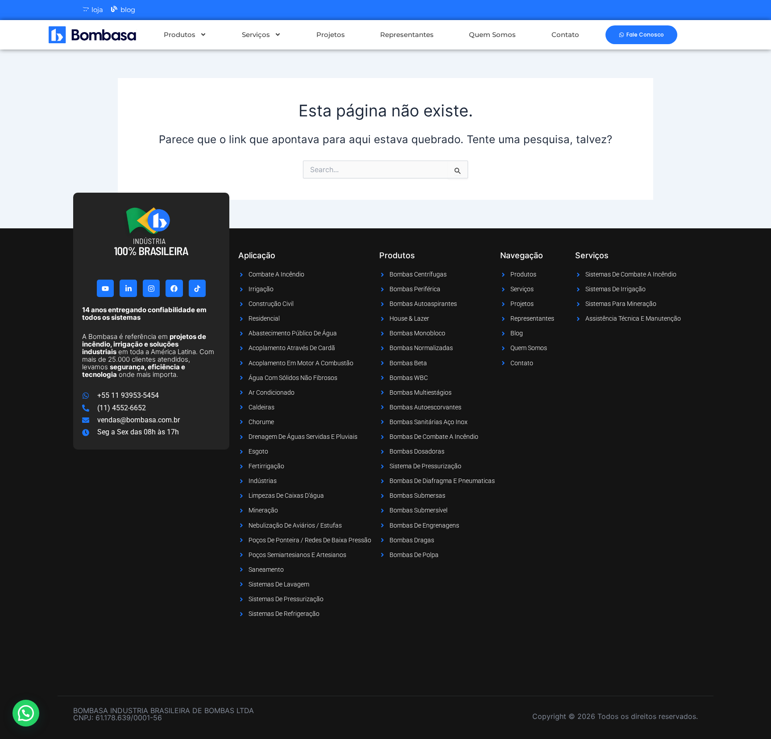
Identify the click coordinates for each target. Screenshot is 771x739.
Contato (565, 34)
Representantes (407, 34)
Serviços (256, 34)
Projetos (330, 34)
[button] (25, 713)
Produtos (179, 34)
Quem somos (492, 34)
